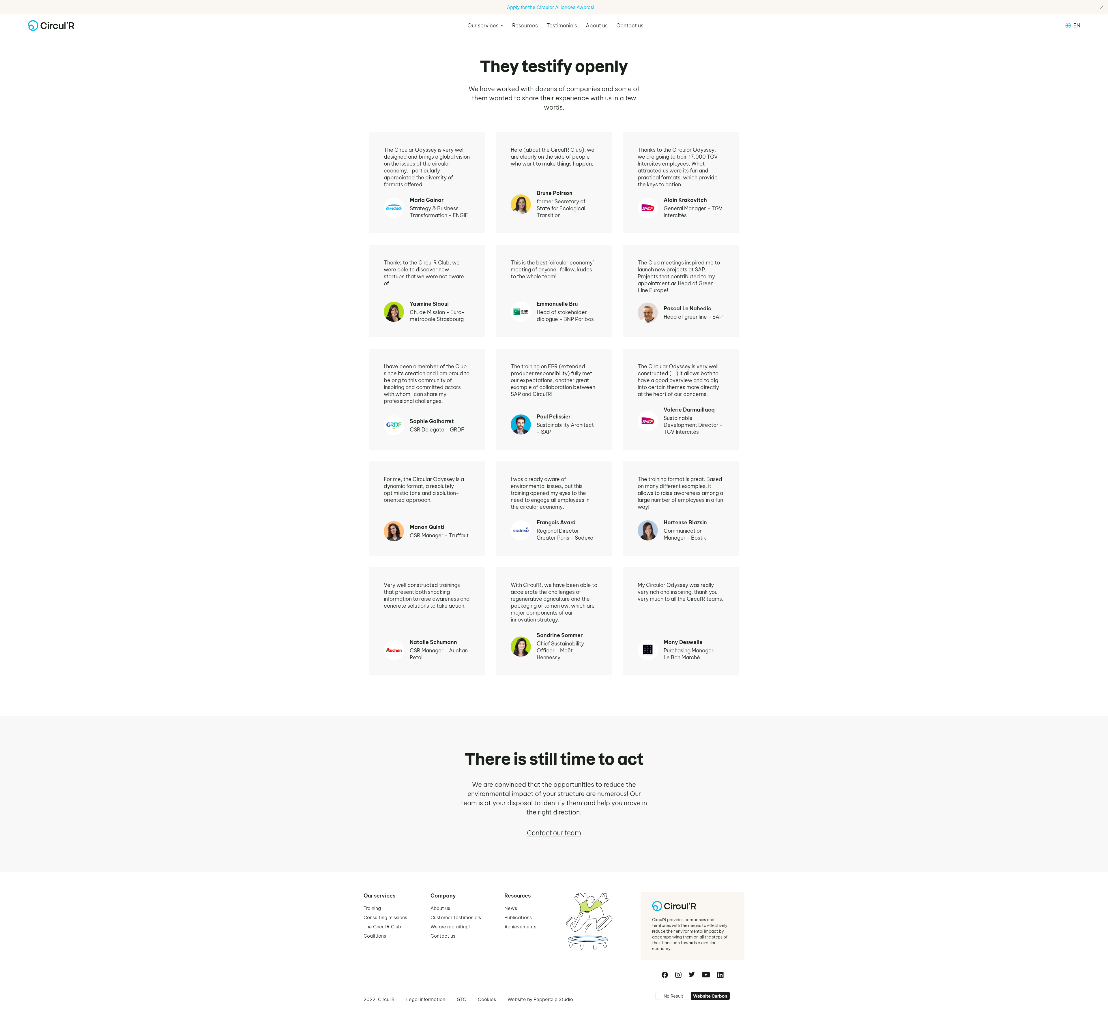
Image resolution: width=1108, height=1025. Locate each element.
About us (597, 25)
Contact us (629, 25)
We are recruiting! (450, 927)
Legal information (425, 999)
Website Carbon (710, 996)
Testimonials (561, 25)
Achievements (520, 927)
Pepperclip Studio (553, 999)
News (510, 908)
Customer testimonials (456, 917)
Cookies (487, 999)
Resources (525, 25)
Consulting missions (385, 917)
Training (372, 908)
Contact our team (554, 832)
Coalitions (375, 936)
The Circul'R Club (382, 927)
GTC (461, 999)
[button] (485, 25)
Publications (518, 917)
